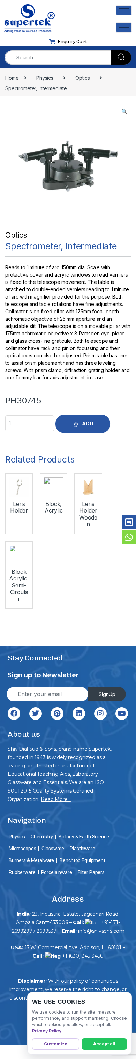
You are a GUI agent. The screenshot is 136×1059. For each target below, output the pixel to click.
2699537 (46, 931)
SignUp (107, 694)
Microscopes (22, 848)
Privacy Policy (46, 1030)
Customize (55, 1043)
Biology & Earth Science (84, 836)
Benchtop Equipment (82, 860)
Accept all (104, 1043)
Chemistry (42, 836)
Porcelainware (56, 872)
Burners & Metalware (31, 860)
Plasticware (82, 848)
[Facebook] (14, 713)
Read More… (56, 799)
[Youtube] (121, 713)
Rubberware (22, 872)
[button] (124, 111)
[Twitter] (35, 713)
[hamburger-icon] (124, 10)
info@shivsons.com (101, 931)
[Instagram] (100, 713)
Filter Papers (91, 872)
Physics (17, 836)
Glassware (52, 848)
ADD (87, 424)
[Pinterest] (57, 713)
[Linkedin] (79, 713)
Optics (16, 235)
